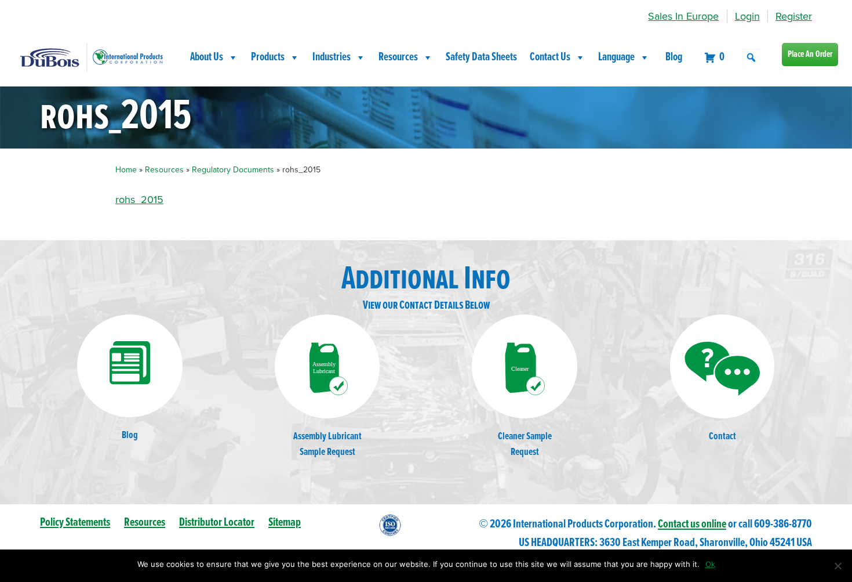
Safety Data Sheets (481, 57)
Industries (331, 57)
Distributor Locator (216, 522)
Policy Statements (75, 522)
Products (268, 57)
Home (126, 170)
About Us (206, 57)
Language (616, 57)
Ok (710, 564)
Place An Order (810, 54)
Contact (722, 436)
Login (747, 16)
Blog (673, 57)
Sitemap (284, 522)
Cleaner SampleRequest (525, 444)
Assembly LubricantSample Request (327, 444)
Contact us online (692, 524)
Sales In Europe (683, 16)
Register (793, 16)
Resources (398, 57)
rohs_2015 (139, 199)
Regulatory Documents (233, 170)
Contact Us (550, 57)
